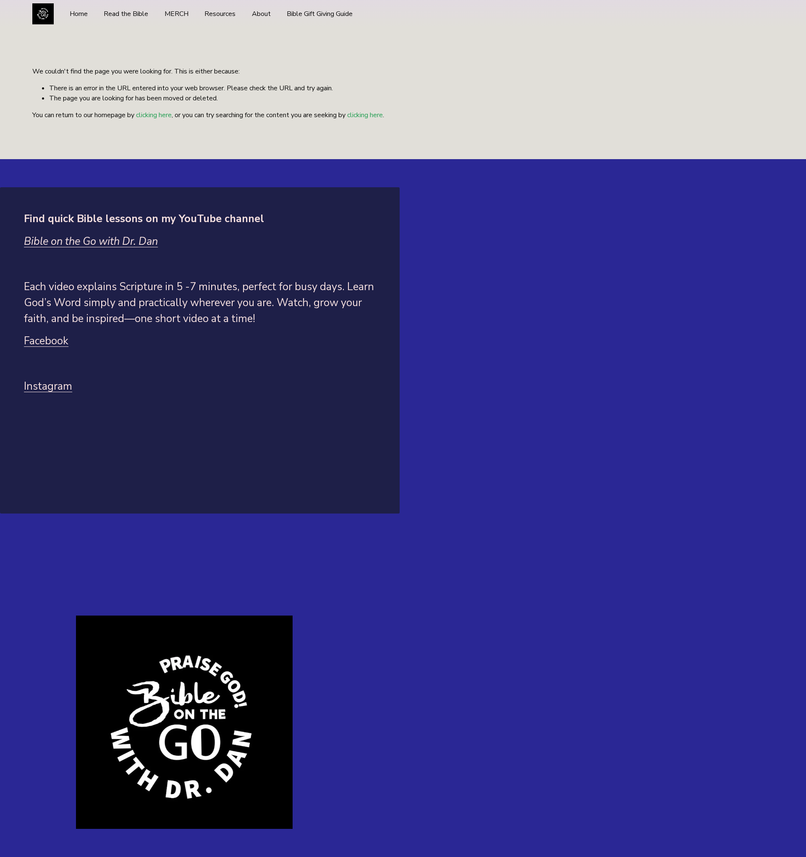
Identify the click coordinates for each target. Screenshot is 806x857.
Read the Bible (126, 13)
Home (79, 13)
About (261, 13)
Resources (220, 13)
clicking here (154, 115)
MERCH (176, 13)
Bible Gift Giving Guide (320, 13)
